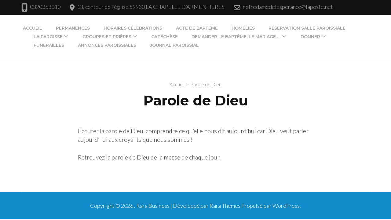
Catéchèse (164, 36)
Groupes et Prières (106, 36)
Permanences (73, 28)
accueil (32, 28)
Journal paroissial (174, 45)
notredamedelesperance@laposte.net (288, 6)
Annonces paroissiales (107, 45)
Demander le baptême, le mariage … (236, 36)
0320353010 (45, 6)
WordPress (286, 205)
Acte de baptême (197, 28)
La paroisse (48, 36)
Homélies (243, 28)
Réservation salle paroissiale (307, 28)
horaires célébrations (133, 28)
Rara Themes (225, 205)
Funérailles (49, 45)
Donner (310, 36)
